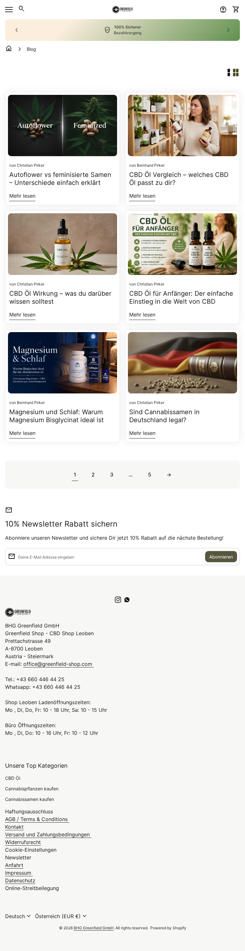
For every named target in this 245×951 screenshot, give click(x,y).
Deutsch (19, 916)
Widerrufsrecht (23, 842)
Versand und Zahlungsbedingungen (48, 834)
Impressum (19, 873)
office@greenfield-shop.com (58, 664)
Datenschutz (20, 880)
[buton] (19, 916)
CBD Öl (12, 778)
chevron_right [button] (228, 30)
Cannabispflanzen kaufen (31, 788)
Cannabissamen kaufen (29, 799)
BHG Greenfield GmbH (94, 927)
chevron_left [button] (16, 30)
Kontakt (14, 827)
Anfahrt (14, 865)
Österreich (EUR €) (61, 916)
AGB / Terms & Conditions (37, 819)
